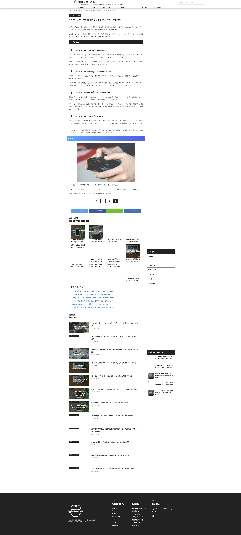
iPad (93, 7)
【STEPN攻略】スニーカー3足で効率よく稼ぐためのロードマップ (114, 363)
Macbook (151, 265)
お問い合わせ (136, 525)
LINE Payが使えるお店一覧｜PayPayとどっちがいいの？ (110, 455)
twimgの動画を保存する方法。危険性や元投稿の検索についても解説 (164, 375)
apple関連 (157, 7)
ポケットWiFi (119, 7)
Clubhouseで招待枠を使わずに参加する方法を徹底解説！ (111, 402)
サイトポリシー (136, 514)
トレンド (144, 7)
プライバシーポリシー (138, 517)
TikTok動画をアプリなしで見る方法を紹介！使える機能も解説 (112, 468)
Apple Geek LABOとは (139, 508)
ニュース (132, 7)
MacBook (106, 7)
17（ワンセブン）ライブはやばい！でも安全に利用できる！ (111, 376)
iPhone (81, 7)
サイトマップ (136, 523)
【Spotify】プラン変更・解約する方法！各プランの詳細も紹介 (112, 416)
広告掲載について (137, 520)
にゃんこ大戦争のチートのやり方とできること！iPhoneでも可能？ (114, 389)
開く (77, 42)
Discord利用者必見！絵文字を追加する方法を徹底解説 (110, 442)
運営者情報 (135, 511)
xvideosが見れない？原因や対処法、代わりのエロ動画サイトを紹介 (164, 393)
